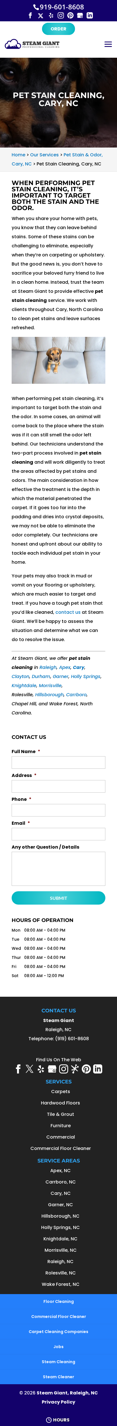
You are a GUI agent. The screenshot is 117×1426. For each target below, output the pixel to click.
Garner (60, 676)
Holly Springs (86, 676)
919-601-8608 (62, 6)
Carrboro (76, 694)
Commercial (60, 1137)
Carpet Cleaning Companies (58, 1331)
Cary (78, 667)
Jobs (58, 1347)
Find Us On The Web (58, 1059)
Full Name (26, 752)
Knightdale (24, 685)
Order (58, 29)
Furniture (61, 1125)
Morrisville (50, 685)
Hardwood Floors (60, 1103)
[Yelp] (51, 15)
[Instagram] (61, 15)
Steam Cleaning (58, 1362)
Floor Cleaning (58, 1301)
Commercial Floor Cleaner (60, 1148)
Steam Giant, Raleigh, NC (67, 1393)
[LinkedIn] (90, 15)
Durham (41, 676)
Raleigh (48, 667)
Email (21, 823)
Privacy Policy (58, 1402)
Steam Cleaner (58, 1377)
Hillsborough (49, 694)
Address (24, 776)
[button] (108, 48)
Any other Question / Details (45, 847)
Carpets (60, 1091)
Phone (22, 800)
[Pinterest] (70, 15)
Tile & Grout (60, 1114)
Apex (64, 667)
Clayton (20, 676)
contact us (68, 612)
